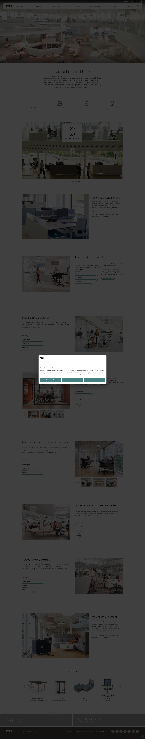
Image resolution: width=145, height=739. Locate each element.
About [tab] (95, 363)
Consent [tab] (50, 363)
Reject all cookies (50, 380)
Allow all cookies (94, 380)
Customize (71, 380)
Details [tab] (72, 363)
